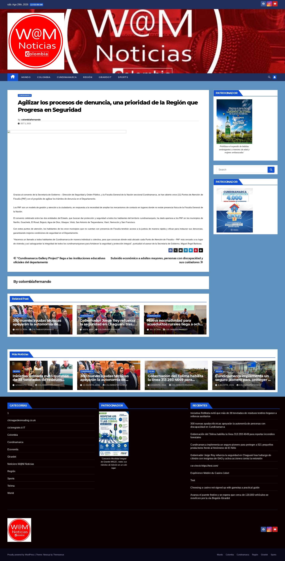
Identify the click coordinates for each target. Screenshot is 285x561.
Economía (12, 449)
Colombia (43, 77)
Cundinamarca (67, 77)
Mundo (26, 77)
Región (87, 77)
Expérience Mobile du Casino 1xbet (209, 473)
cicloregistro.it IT (16, 427)
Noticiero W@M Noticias (20, 464)
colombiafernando (31, 119)
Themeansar (58, 555)
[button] (269, 77)
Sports (123, 77)
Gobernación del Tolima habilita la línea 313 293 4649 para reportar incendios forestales (175, 380)
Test (192, 480)
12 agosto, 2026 (24, 385)
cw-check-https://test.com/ (204, 466)
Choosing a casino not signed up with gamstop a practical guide (224, 487)
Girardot (105, 77)
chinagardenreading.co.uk (21, 420)
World (10, 493)
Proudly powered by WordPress (21, 555)
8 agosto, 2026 (159, 385)
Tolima (151, 371)
